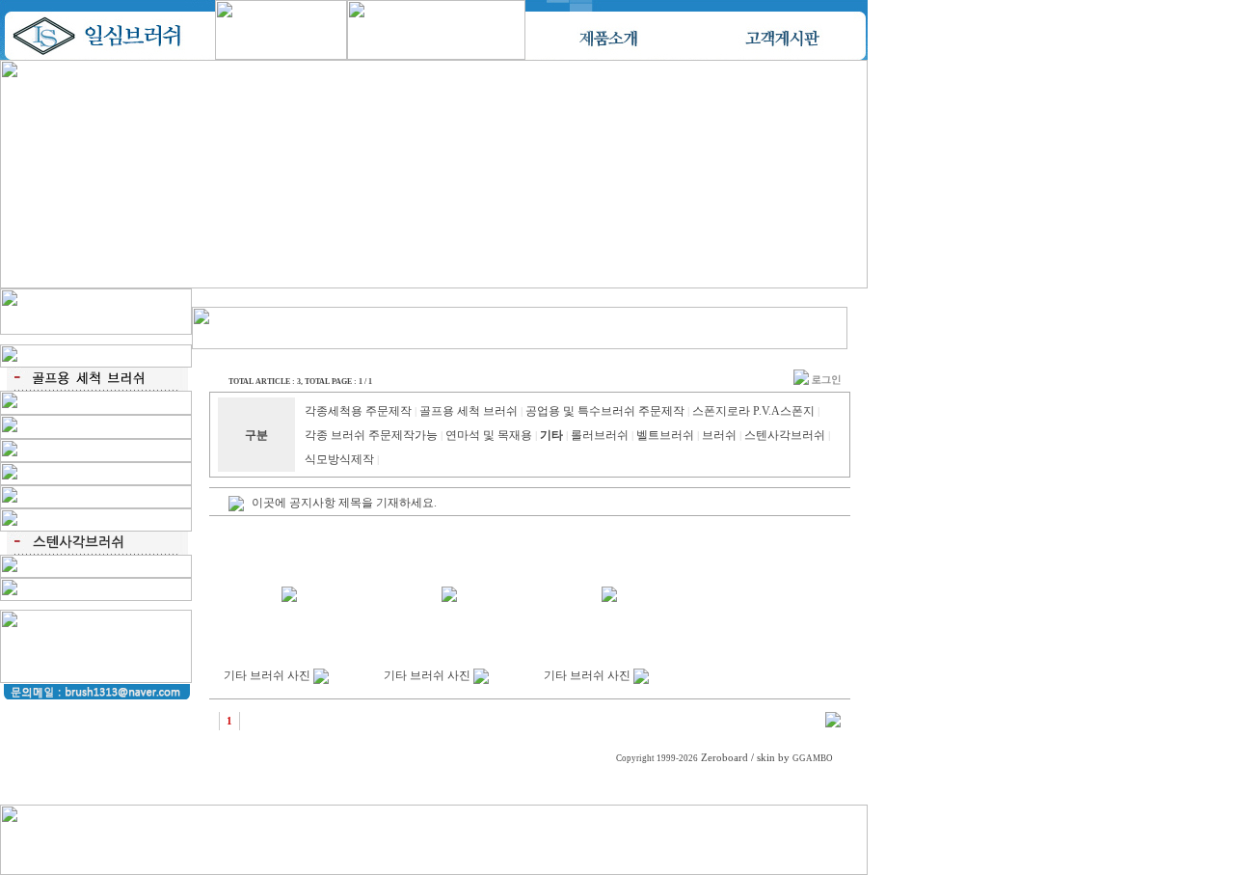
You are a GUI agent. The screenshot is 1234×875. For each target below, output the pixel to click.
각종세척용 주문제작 (358, 411)
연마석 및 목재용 (488, 435)
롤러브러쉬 (600, 435)
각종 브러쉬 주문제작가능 (371, 435)
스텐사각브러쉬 (784, 435)
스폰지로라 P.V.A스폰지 (753, 411)
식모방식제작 (339, 459)
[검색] (833, 723)
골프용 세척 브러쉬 (468, 411)
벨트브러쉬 (665, 435)
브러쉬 (719, 435)
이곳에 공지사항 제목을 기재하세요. (344, 502)
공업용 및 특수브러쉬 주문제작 (604, 411)
